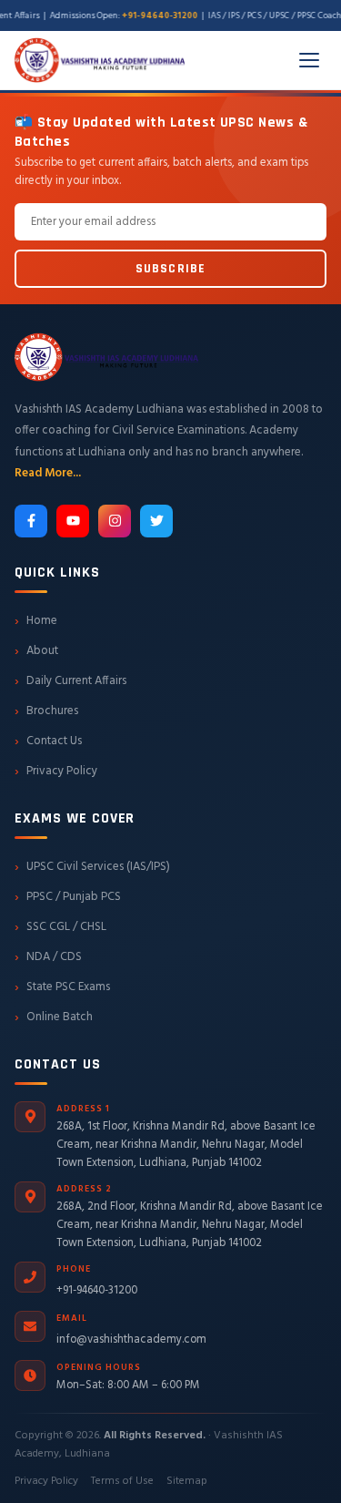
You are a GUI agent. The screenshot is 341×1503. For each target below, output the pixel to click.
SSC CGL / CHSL (60, 927)
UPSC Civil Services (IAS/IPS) (92, 867)
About (36, 651)
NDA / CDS (48, 957)
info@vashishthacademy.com (131, 1340)
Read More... (48, 473)
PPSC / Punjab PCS (68, 897)
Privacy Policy (56, 771)
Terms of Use (122, 1481)
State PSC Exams (62, 987)
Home (36, 621)
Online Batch (54, 1017)
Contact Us (48, 741)
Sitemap (186, 1481)
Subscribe (170, 269)
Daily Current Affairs (70, 681)
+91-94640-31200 (96, 1291)
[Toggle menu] (309, 60)
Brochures (46, 711)
